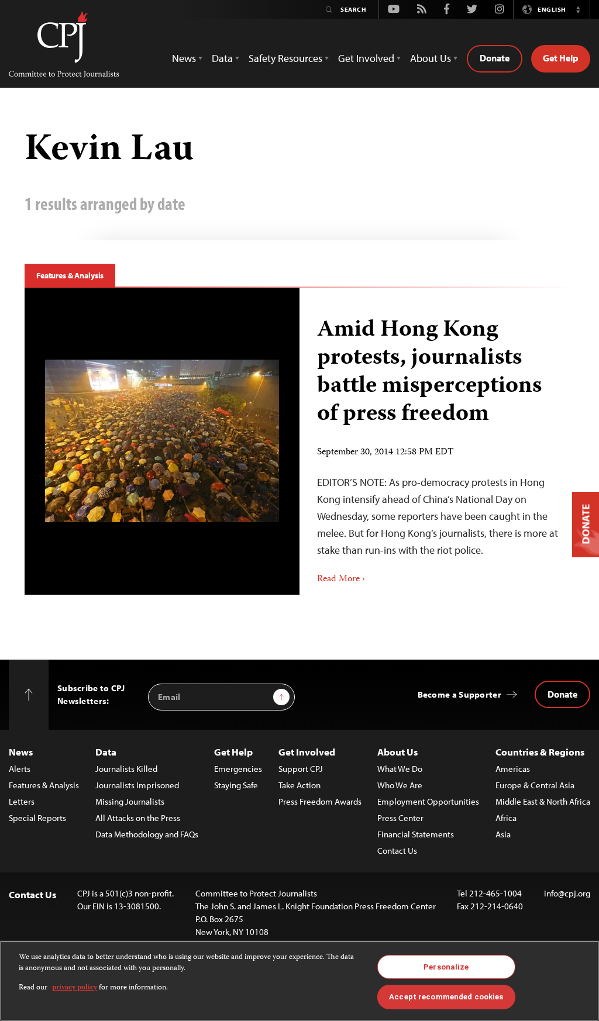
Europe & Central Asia (534, 785)
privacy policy (74, 988)
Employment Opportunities (428, 801)
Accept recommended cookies (446, 996)
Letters (22, 801)
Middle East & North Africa (542, 801)
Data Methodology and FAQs (146, 834)
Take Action (299, 785)
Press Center (400, 817)
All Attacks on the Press (137, 817)
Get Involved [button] (366, 58)
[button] (578, 9)
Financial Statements (415, 834)
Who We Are (399, 785)
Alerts (19, 768)
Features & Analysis (70, 275)
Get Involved (306, 752)
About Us (397, 752)
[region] (299, 980)
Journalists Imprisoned (137, 785)
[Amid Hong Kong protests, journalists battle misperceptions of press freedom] (162, 441)
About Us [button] (430, 58)
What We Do (399, 768)
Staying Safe (236, 785)
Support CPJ (300, 768)
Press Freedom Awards (320, 801)
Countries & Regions (539, 752)
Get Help (561, 58)
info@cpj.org (567, 893)
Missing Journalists (129, 801)
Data (105, 752)
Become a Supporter (459, 694)
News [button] (184, 58)
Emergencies (238, 768)
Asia (503, 834)
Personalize (446, 967)
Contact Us (397, 850)
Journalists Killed (126, 768)
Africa (506, 817)
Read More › (341, 579)
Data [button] (222, 58)
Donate (495, 58)
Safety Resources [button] (285, 58)
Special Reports (37, 817)
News (21, 752)
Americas (512, 768)
